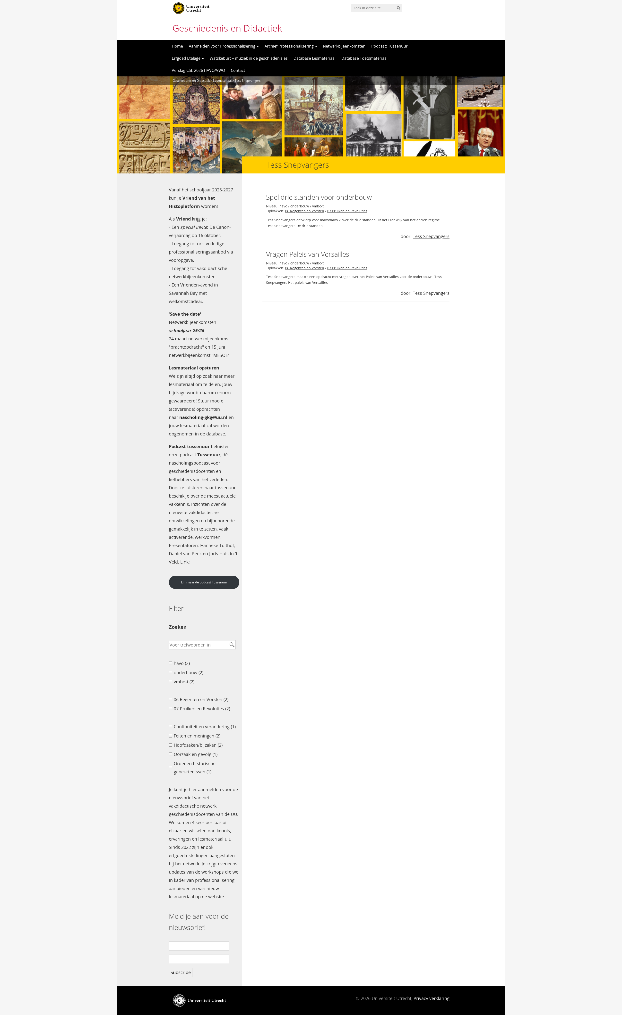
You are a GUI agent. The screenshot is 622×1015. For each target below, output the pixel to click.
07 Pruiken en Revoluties (347, 211)
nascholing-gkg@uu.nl (203, 417)
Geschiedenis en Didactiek (227, 28)
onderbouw (299, 206)
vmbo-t (318, 206)
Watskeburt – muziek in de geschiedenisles (249, 58)
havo (283, 206)
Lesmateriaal (222, 80)
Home (177, 46)
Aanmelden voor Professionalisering (222, 46)
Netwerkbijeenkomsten (344, 46)
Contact (238, 70)
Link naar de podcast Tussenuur (204, 582)
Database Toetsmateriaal (364, 58)
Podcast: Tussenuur (389, 46)
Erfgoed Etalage (186, 58)
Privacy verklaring (431, 998)
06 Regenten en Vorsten (304, 211)
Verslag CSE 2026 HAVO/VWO (198, 70)
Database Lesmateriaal (315, 58)
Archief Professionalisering (290, 46)
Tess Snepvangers (431, 236)
